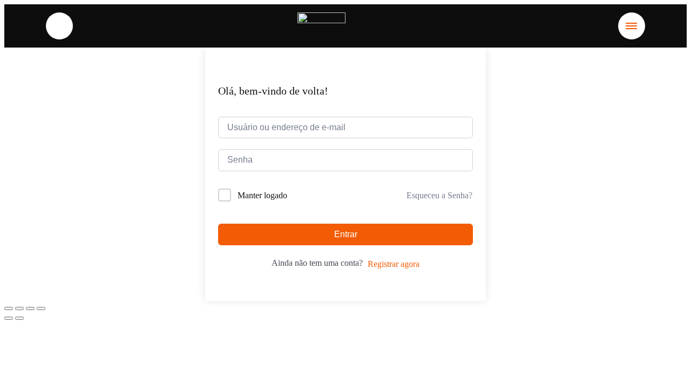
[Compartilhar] (30, 308)
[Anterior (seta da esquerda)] (8, 318)
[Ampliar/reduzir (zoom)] (8, 308)
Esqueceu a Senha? (439, 195)
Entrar (345, 234)
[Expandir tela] (19, 308)
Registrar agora (393, 264)
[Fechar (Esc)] (41, 308)
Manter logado (262, 195)
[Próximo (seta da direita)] (19, 318)
